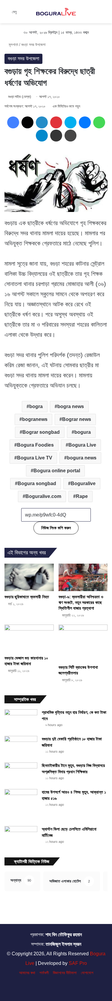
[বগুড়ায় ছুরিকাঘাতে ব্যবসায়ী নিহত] (29, 577)
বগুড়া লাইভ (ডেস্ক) (19, 97)
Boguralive (83, 483)
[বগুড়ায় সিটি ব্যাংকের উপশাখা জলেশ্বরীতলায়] (83, 643)
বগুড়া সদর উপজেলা (33, 44)
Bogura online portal (56, 470)
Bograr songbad (41, 432)
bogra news (70, 406)
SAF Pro (78, 963)
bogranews (34, 419)
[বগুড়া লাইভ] (56, 11)
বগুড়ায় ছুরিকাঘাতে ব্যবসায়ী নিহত (26, 596)
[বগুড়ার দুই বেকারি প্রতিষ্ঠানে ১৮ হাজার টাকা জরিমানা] (20, 747)
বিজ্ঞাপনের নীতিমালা (65, 973)
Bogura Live (82, 445)
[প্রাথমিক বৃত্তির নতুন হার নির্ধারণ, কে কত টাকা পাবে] (20, 720)
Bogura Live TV (34, 457)
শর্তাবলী (44, 973)
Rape (82, 496)
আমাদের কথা (27, 973)
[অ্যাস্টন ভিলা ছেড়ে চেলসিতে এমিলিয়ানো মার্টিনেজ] (20, 837)
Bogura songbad (37, 483)
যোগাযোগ (87, 973)
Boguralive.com (43, 496)
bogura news (81, 457)
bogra (36, 406)
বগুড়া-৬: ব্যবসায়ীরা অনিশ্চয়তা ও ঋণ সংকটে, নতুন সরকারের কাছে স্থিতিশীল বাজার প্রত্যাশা (81, 602)
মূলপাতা (12, 44)
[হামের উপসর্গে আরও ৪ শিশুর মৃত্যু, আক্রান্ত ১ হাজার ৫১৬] (20, 805)
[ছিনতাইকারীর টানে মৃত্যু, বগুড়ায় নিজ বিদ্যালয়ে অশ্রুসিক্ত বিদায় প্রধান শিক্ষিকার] (20, 773)
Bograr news (76, 419)
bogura (82, 432)
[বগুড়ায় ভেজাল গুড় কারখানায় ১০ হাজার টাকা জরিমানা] (29, 638)
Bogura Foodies (35, 445)
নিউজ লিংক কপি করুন (56, 527)
